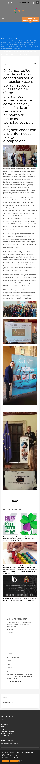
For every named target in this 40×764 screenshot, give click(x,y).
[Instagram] (11, 2)
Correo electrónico (13, 657)
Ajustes (23, 761)
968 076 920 (25, 2)
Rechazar (14, 761)
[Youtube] (8, 2)
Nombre (10, 650)
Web (8, 664)
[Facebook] (2, 2)
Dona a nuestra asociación (30, 19)
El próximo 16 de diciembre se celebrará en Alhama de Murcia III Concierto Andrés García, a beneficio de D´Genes (19, 600)
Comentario (11, 629)
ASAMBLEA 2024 (5, 736)
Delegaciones (5, 724)
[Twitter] (5, 2)
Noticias (3, 726)
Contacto (3, 722)
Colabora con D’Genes (7, 731)
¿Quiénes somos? (6, 720)
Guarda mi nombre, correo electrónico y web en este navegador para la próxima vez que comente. (19, 676)
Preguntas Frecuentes (7, 729)
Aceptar (6, 761)
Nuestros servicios (6, 733)
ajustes (16, 757)
